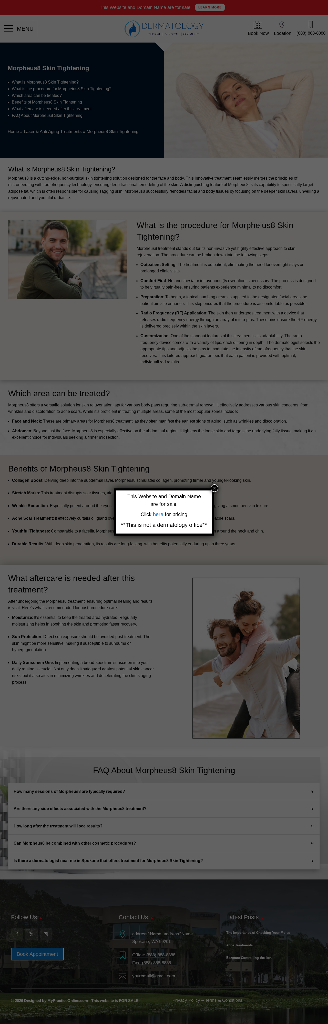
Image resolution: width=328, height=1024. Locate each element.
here (159, 514)
